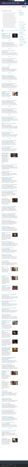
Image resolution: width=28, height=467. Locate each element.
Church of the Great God (10, 3)
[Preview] (25, 24)
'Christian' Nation (21, 41)
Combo (12, 0)
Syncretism (21, 25)
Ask (8, 0)
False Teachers (21, 34)
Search (10, 0)
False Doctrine (21, 27)
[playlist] (2, 30)
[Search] (25, 0)
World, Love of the (22, 30)
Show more (9, 48)
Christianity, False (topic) (9, 30)
